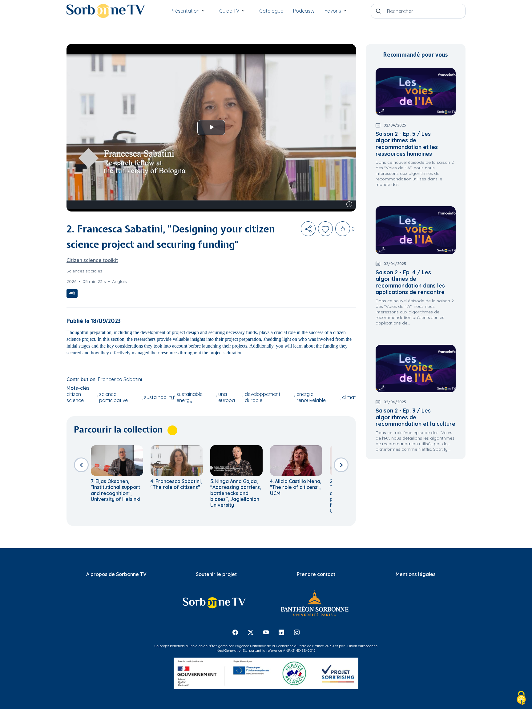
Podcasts (304, 11)
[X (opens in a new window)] (250, 632)
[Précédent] (81, 464)
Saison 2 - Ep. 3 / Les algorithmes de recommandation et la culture (415, 417)
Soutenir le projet (216, 574)
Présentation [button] (185, 11)
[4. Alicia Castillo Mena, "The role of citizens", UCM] (296, 460)
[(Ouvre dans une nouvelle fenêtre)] (314, 603)
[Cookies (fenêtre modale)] (521, 698)
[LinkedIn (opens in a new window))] (281, 632)
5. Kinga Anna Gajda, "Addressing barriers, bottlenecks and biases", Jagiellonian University (235, 493)
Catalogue (271, 11)
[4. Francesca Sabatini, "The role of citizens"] (177, 460)
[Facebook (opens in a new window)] (235, 632)
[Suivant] (341, 464)
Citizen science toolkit (92, 260)
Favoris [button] (332, 11)
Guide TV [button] (229, 11)
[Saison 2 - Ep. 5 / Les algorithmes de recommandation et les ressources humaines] (416, 91)
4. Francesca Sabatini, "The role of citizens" (176, 484)
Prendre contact (316, 574)
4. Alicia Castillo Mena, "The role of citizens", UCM (295, 487)
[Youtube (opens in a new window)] (266, 632)
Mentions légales (416, 574)
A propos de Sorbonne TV (116, 574)
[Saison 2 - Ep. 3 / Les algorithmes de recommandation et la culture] (416, 368)
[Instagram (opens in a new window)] (296, 632)
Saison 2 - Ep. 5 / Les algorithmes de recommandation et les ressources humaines (407, 143)
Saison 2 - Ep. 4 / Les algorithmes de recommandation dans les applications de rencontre (410, 282)
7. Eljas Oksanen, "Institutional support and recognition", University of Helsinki (115, 490)
